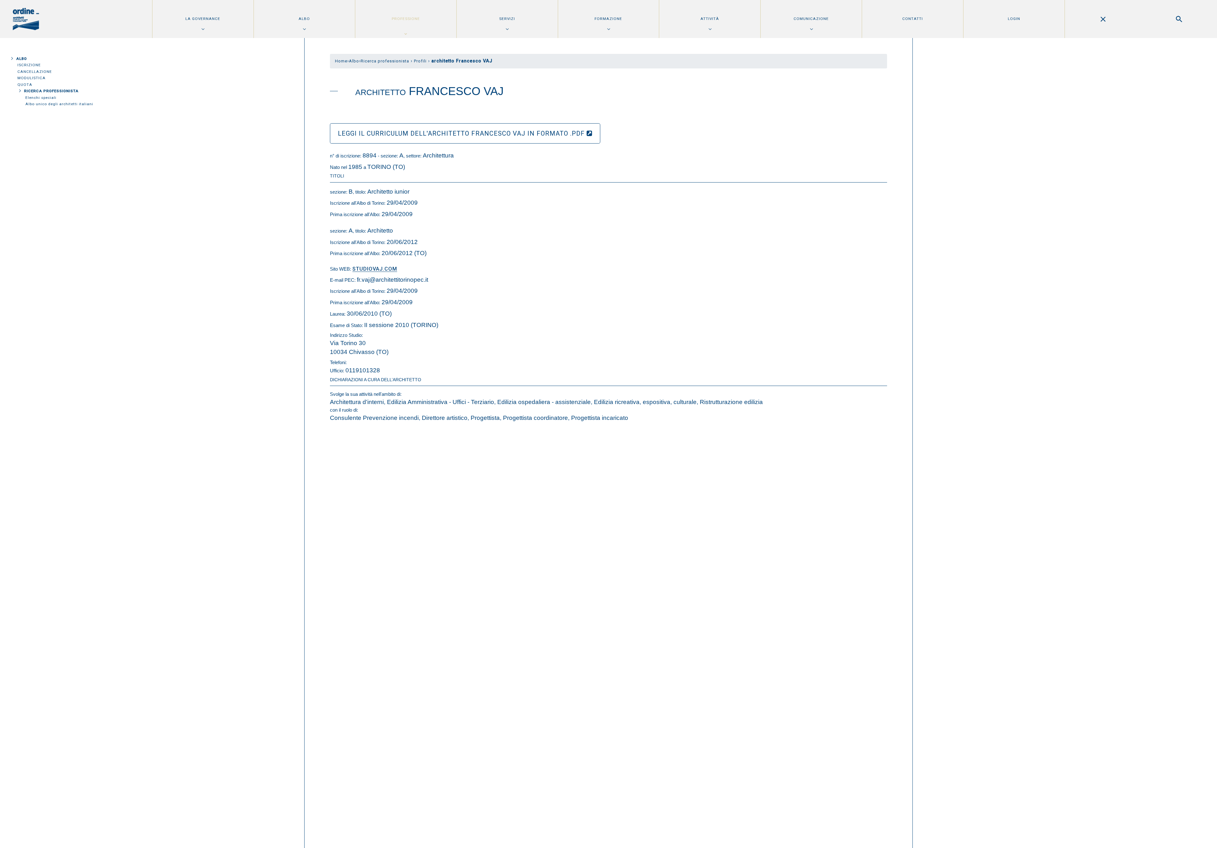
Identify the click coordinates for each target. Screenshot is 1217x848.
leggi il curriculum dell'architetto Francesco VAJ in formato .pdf (462, 133)
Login (1014, 18)
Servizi (507, 18)
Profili (420, 61)
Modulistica (31, 78)
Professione (406, 18)
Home (341, 61)
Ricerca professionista (51, 91)
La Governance (202, 18)
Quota (24, 84)
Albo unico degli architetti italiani (59, 104)
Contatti (912, 18)
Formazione (608, 18)
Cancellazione (34, 71)
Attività (709, 18)
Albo (304, 18)
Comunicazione (811, 18)
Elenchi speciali (40, 97)
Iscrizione (29, 65)
